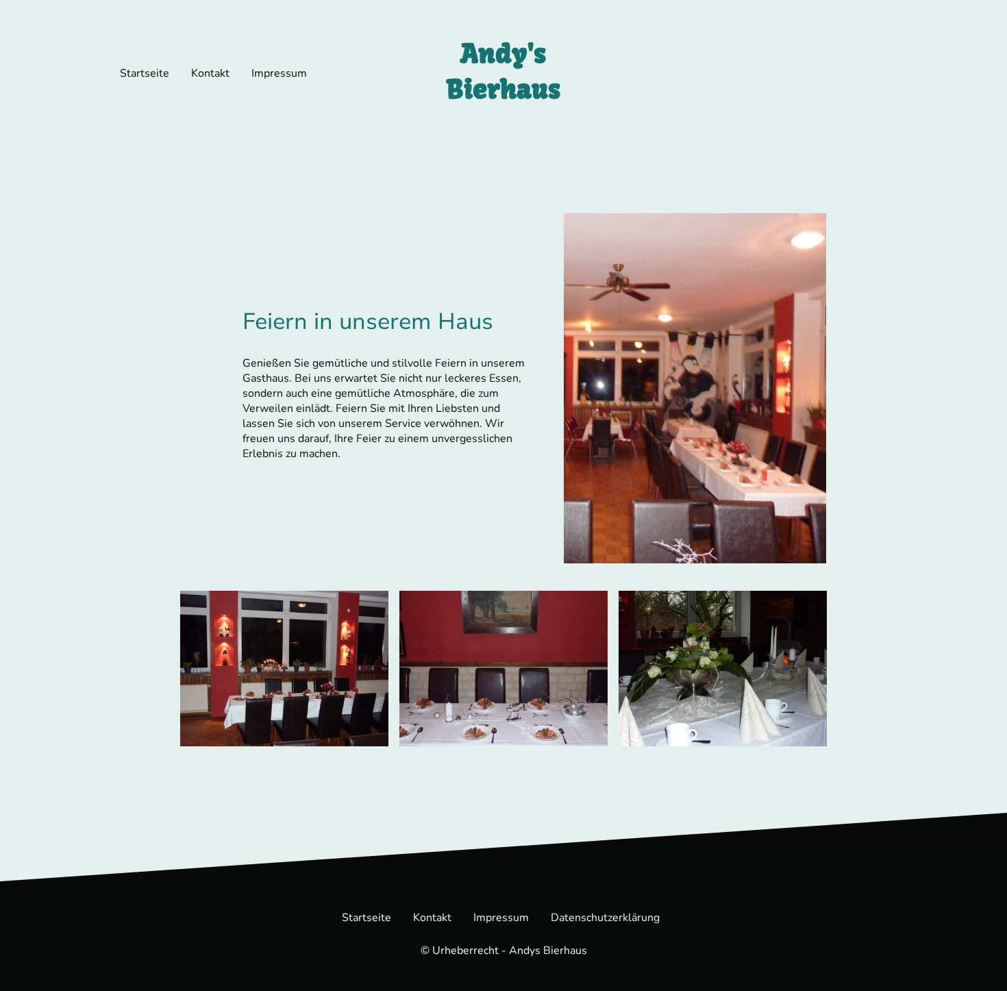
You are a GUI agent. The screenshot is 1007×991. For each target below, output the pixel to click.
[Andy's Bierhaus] (503, 119)
